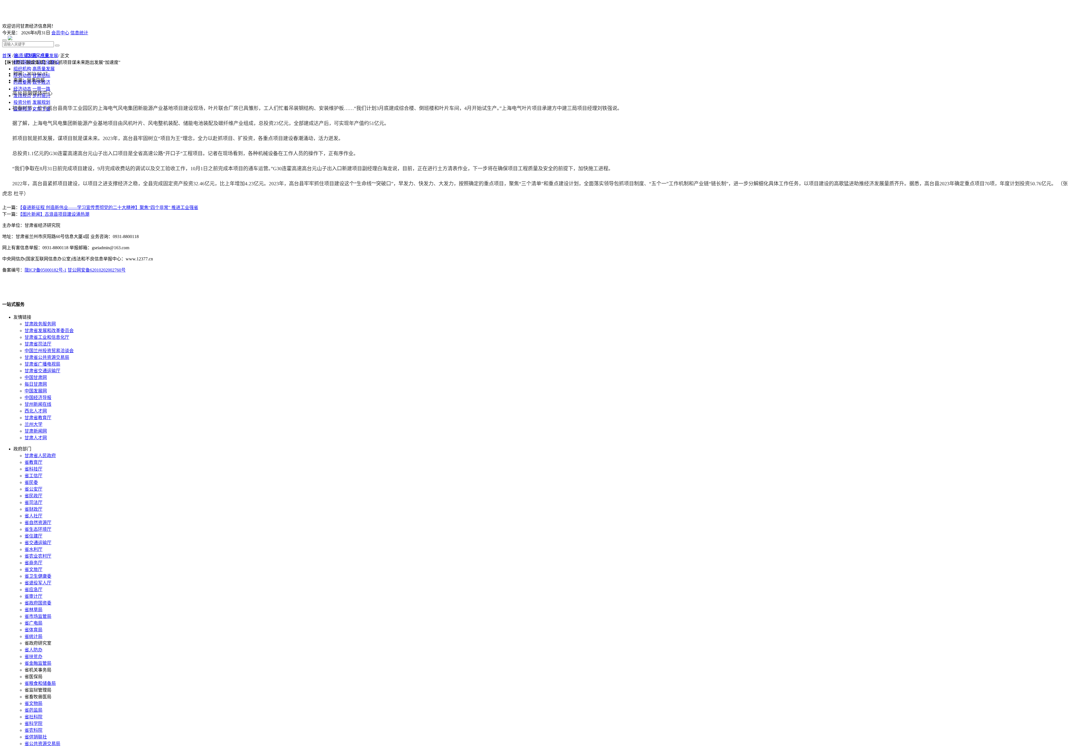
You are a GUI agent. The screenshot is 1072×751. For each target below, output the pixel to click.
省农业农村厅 (38, 556)
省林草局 (33, 609)
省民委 (31, 482)
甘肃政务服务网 (40, 323)
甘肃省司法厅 (38, 344)
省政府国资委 (38, 603)
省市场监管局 (38, 616)
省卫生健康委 (38, 576)
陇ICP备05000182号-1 (45, 270)
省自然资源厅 (38, 522)
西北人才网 (36, 411)
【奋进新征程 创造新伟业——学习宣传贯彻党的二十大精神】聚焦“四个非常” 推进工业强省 (109, 207)
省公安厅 (33, 489)
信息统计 (79, 32)
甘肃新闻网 (36, 431)
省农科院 (33, 730)
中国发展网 (36, 390)
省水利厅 (33, 549)
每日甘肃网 (36, 384)
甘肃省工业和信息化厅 (47, 337)
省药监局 (33, 710)
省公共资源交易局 (42, 743)
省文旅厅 (33, 569)
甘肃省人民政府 (40, 455)
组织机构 (22, 68)
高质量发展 (26, 55)
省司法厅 (33, 502)
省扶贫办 (33, 656)
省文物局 (33, 703)
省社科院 (33, 716)
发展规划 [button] (41, 102)
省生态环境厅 (38, 529)
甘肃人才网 (36, 437)
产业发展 (49, 55)
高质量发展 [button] (43, 68)
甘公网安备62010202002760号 (97, 270)
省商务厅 (33, 562)
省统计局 (33, 636)
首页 (6, 55)
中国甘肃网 (36, 377)
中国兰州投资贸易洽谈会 (49, 350)
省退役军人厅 (38, 582)
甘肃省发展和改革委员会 (49, 330)
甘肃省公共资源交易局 (47, 357)
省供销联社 (36, 737)
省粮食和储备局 (40, 683)
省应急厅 (33, 589)
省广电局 (33, 623)
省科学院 (33, 723)
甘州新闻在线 (38, 404)
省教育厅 (33, 462)
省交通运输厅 (38, 542)
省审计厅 (33, 596)
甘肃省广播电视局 (42, 364)
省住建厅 (33, 536)
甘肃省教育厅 (38, 417)
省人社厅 (33, 516)
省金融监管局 (38, 663)
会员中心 (60, 32)
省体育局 (33, 629)
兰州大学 (33, 424)
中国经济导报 (38, 397)
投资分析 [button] (22, 102)
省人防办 (33, 649)
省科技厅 (33, 469)
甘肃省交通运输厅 (42, 370)
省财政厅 (33, 509)
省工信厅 (33, 475)
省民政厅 (33, 495)
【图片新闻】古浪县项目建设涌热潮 (54, 214)
